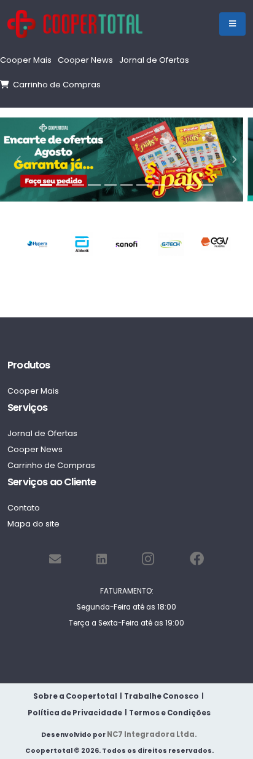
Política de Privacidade (75, 713)
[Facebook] (197, 560)
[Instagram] (148, 560)
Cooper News (85, 60)
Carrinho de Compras (55, 84)
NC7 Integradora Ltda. (152, 734)
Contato (23, 508)
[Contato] (55, 559)
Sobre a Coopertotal (75, 696)
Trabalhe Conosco (161, 696)
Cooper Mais (26, 60)
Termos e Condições (170, 713)
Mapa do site (33, 524)
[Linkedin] (101, 559)
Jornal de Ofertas (154, 60)
